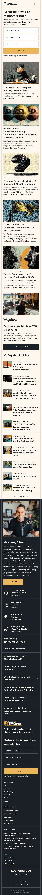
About (5, 798)
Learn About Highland (21, 346)
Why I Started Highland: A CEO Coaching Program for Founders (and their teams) (26, 411)
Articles (6, 786)
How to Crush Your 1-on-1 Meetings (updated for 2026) (18, 276)
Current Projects (10, 807)
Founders (16, 128)
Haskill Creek (8, 820)
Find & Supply (24, 884)
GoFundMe (7, 823)
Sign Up (21, 51)
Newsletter (7, 789)
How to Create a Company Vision (25, 477)
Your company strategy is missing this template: (17, 89)
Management (16, 178)
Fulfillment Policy (10, 864)
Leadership (7, 128)
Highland (6, 795)
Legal (5, 854)
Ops (23, 224)
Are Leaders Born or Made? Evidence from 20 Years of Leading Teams (24, 395)
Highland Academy (18, 570)
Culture (23, 474)
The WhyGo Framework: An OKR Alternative (18, 229)
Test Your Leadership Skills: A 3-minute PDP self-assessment (19, 183)
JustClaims (7, 817)
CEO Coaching (8, 792)
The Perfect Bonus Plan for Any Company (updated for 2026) (24, 427)
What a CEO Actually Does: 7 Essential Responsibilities (17, 834)
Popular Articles (10, 830)
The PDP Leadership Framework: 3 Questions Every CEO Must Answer (20, 134)
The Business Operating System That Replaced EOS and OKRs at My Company (26, 381)
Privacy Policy (8, 861)
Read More (13, 582)
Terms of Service (10, 858)
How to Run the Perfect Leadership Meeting (24, 489)
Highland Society (9, 814)
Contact (6, 801)
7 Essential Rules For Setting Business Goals (24, 439)
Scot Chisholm (8, 782)
